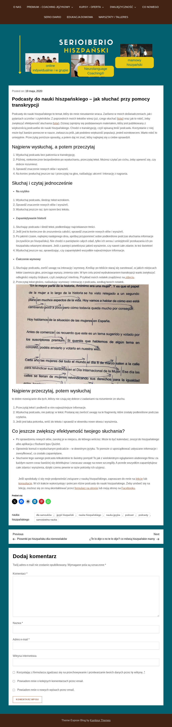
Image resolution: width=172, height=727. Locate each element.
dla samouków (44, 515)
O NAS (17, 7)
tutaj (120, 118)
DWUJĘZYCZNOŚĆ (121, 7)
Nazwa (18, 623)
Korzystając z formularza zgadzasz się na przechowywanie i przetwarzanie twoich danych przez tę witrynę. (81, 672)
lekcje (139, 478)
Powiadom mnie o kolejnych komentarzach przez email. (50, 681)
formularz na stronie (86, 488)
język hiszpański (65, 515)
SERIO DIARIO (52, 17)
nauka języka (113, 515)
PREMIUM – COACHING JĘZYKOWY (48, 7)
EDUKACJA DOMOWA (80, 17)
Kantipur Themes (100, 720)
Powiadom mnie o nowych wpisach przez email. (45, 689)
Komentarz (20, 573)
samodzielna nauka (46, 519)
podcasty (143, 515)
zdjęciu (129, 277)
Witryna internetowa (24, 655)
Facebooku (128, 488)
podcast (129, 515)
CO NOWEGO (150, 7)
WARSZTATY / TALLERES (113, 17)
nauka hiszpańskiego (90, 515)
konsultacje (25, 483)
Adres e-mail (21, 639)
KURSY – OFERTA (90, 7)
